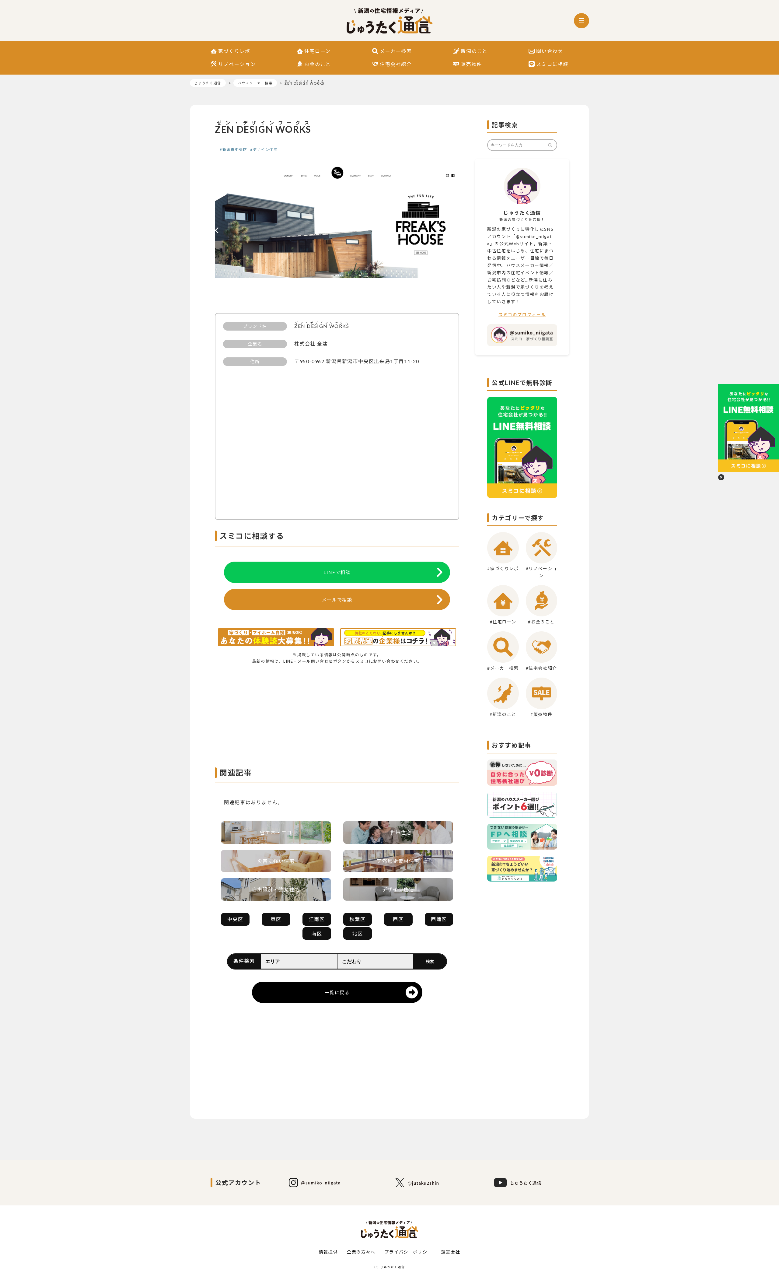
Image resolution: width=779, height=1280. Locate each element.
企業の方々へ (361, 1251)
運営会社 (450, 1251)
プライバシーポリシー (408, 1251)
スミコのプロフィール (522, 314)
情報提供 (328, 1251)
